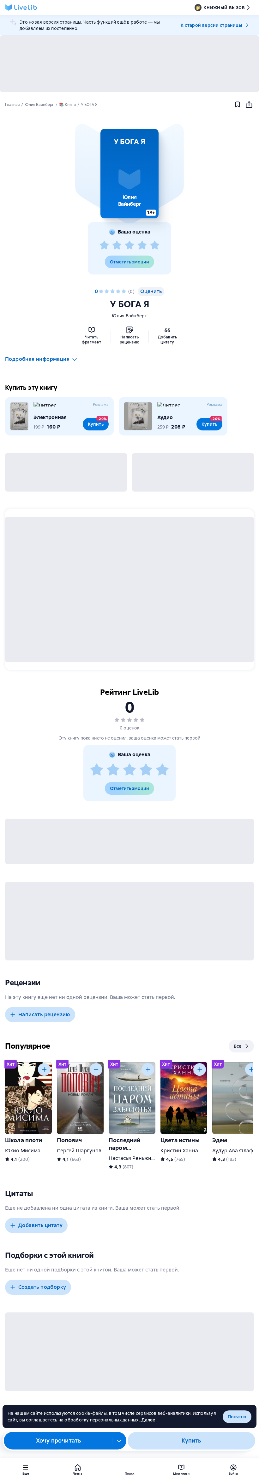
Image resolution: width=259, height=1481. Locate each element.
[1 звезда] (104, 245)
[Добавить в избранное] (237, 104)
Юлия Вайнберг (129, 316)
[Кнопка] (44, 1069)
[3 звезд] (129, 245)
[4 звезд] (142, 245)
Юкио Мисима (23, 1150)
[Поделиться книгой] (249, 104)
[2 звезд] (117, 245)
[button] (129, 173)
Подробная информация (37, 359)
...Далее (147, 1420)
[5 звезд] (155, 245)
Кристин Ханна (179, 1150)
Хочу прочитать (58, 1440)
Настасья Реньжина (133, 1158)
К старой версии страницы (211, 25)
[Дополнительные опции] (119, 1440)
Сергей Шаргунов (79, 1150)
